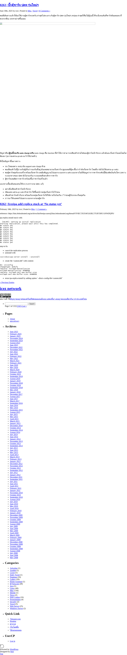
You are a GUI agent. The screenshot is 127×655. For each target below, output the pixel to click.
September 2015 (16, 410)
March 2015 (14, 421)
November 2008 (16, 544)
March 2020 (14, 370)
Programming (15, 599)
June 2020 (14, 365)
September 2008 (16, 549)
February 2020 (15, 372)
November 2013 (16, 441)
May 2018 (14, 390)
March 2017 (14, 401)
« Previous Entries (7, 282)
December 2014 (16, 426)
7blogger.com (15, 619)
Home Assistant (16, 582)
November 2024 (16, 338)
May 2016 (14, 408)
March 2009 (14, 535)
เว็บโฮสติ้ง (14, 627)
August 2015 (15, 412)
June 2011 (14, 484)
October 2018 (15, 385)
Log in (12, 641)
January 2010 (15, 513)
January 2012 (15, 475)
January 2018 (15, 392)
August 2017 (15, 396)
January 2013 (15, 461)
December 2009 (16, 515)
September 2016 (16, 403)
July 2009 (14, 526)
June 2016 (14, 405)
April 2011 (14, 486)
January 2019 (15, 381)
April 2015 (14, 419)
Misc (30, 11)
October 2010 (15, 495)
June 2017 (14, 399)
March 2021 (14, 361)
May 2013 (14, 452)
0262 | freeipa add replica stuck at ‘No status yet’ (31, 204)
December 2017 (16, 394)
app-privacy (14, 321)
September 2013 (16, 446)
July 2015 (14, 414)
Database (13, 577)
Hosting (13, 621)
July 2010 (14, 502)
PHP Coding (15, 597)
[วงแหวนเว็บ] (2, 648)
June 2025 (14, 332)
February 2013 (15, 459)
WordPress (14, 649)
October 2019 (15, 374)
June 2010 (14, 504)
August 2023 (15, 343)
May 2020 (14, 367)
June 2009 (14, 528)
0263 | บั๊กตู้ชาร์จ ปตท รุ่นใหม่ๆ (19, 5)
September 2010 (16, 497)
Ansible (13, 570)
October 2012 (15, 468)
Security (13, 602)
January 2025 (15, 336)
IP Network (14, 584)
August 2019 (15, 379)
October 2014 (15, 428)
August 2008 (15, 551)
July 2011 (13, 481)
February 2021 (15, 363)
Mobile (13, 593)
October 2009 (15, 520)
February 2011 (15, 488)
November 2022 (16, 350)
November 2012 (16, 466)
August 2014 (15, 432)
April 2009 (14, 533)
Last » (24, 306)
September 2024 (16, 341)
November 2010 (16, 493)
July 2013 (14, 448)
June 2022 (14, 354)
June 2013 (14, 450)
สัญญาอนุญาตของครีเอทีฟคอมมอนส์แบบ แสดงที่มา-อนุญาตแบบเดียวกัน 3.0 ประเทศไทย (48, 299)
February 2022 (15, 356)
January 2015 (15, 423)
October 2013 (15, 443)
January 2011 (15, 490)
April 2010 (14, 508)
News (12, 595)
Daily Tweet (15, 575)
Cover (12, 573)
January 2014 (15, 439)
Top (1, 654)
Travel (34, 11)
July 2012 (14, 473)
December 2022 (16, 347)
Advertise (13, 568)
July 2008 (14, 553)
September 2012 (16, 470)
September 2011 (16, 479)
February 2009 (15, 537)
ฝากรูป (13, 624)
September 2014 (16, 430)
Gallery (13, 579)
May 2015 (14, 417)
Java (11, 586)
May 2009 (14, 531)
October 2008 (15, 546)
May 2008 (14, 558)
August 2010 (15, 499)
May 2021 (14, 358)
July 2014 (14, 435)
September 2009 (16, 522)
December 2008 (16, 542)
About (12, 319)
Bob (12, 652)
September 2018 (16, 388)
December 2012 (16, 464)
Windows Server (16, 608)
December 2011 (16, 477)
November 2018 (16, 383)
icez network (10, 288)
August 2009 (15, 524)
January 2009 (15, 540)
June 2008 (14, 555)
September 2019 (16, 376)
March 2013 (14, 457)
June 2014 (14, 437)
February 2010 (15, 511)
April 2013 (14, 455)
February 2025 (15, 334)
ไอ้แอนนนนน (15, 630)
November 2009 (16, 517)
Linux (12, 588)
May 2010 (14, 506)
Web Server (14, 606)
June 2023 (14, 345)
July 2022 (14, 352)
